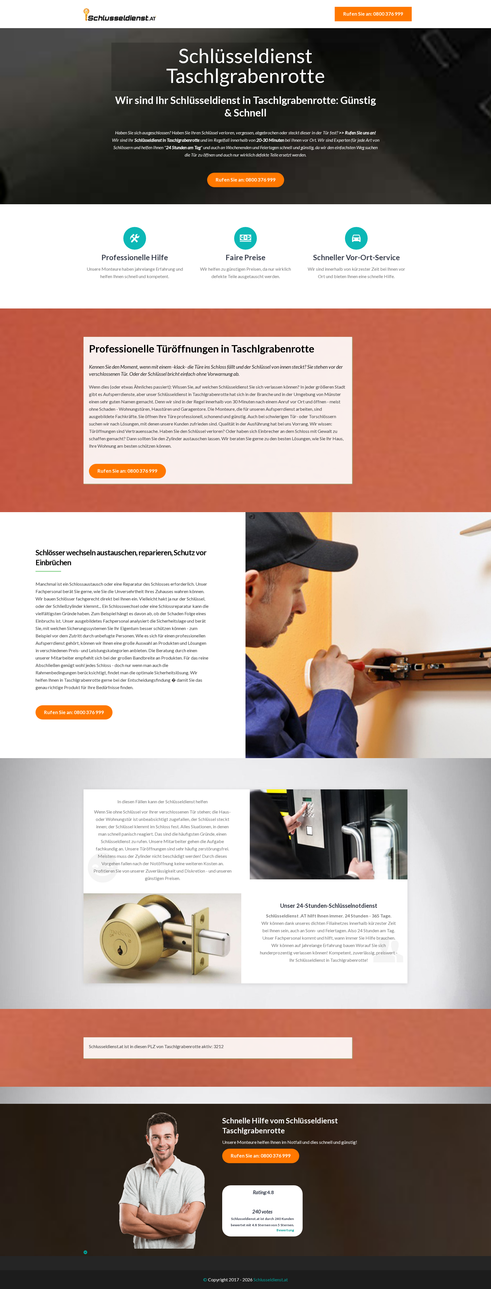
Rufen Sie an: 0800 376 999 (373, 14)
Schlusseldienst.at (270, 1279)
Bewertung (285, 1230)
